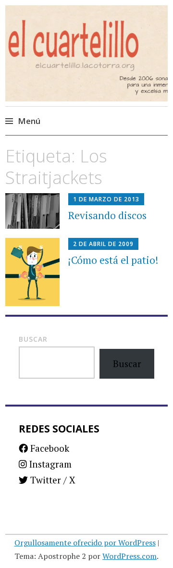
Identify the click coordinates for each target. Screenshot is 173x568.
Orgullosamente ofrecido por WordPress (85, 542)
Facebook (48, 448)
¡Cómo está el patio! (113, 260)
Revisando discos (107, 215)
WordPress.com (129, 556)
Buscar (33, 339)
